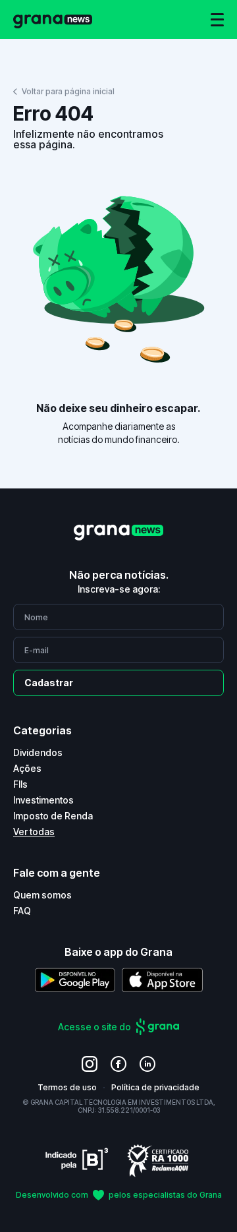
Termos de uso (67, 1087)
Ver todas (34, 831)
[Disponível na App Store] (162, 980)
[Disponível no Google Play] (75, 980)
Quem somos (42, 894)
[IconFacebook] (118, 1064)
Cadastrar (48, 682)
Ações (27, 768)
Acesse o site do (94, 1026)
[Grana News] (52, 19)
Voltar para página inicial (68, 91)
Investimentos (43, 800)
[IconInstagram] (89, 1064)
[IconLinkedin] (147, 1064)
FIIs (20, 784)
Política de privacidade (155, 1087)
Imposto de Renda (53, 815)
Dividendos (38, 752)
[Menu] (217, 19)
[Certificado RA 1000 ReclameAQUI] (158, 1159)
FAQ (22, 910)
